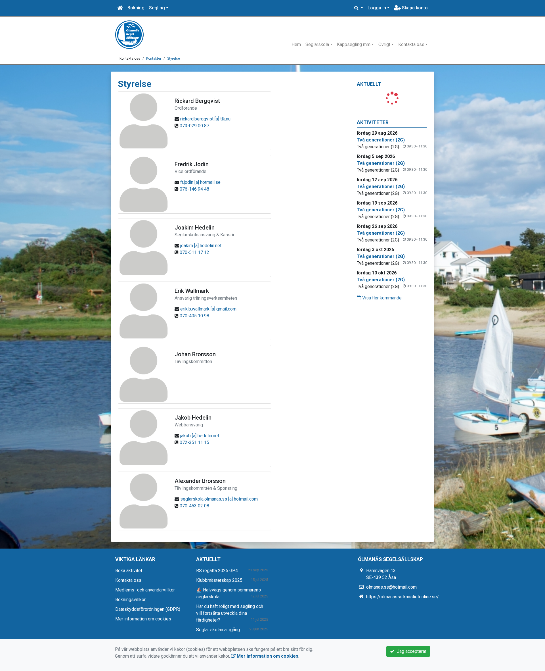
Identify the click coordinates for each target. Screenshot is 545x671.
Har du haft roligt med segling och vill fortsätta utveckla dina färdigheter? (229, 613)
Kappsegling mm (353, 44)
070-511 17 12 (194, 252)
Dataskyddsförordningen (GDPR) (147, 609)
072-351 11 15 (194, 442)
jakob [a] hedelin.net (199, 435)
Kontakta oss (411, 44)
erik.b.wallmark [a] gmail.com (208, 309)
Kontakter (153, 59)
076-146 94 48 (194, 189)
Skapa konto (414, 8)
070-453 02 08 (194, 506)
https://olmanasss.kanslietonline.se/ (402, 596)
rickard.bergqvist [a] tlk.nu (205, 119)
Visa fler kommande (381, 298)
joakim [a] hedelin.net (200, 245)
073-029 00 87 (194, 125)
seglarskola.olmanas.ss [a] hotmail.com (219, 499)
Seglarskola (317, 44)
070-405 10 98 (194, 315)
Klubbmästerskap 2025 (219, 580)
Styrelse (173, 59)
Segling (157, 8)
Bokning (135, 8)
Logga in (377, 8)
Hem (296, 44)
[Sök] (358, 8)
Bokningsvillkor (130, 599)
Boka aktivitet (128, 570)
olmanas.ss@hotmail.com (391, 587)
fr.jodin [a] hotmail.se (200, 182)
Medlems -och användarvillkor (145, 590)
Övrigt (384, 44)
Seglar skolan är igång (218, 629)
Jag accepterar (410, 651)
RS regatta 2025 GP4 (217, 570)
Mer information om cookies (143, 619)
